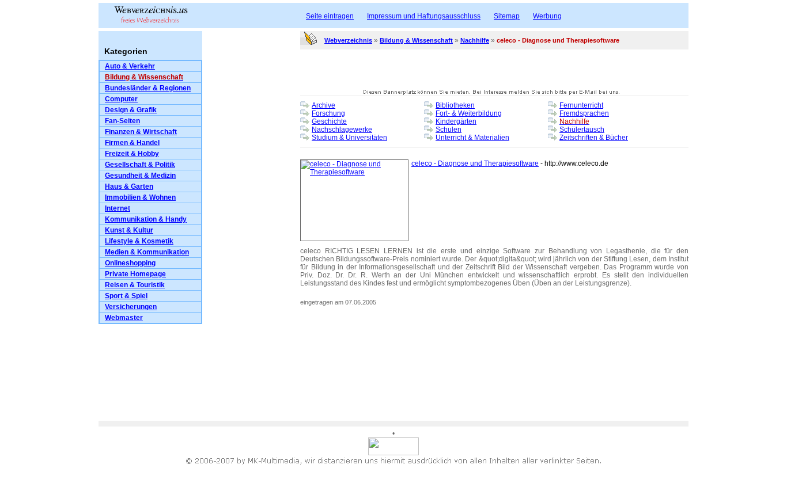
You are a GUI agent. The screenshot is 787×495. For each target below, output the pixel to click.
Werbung (547, 16)
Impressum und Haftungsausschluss (423, 16)
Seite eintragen (330, 16)
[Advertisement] (251, 245)
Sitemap (507, 16)
